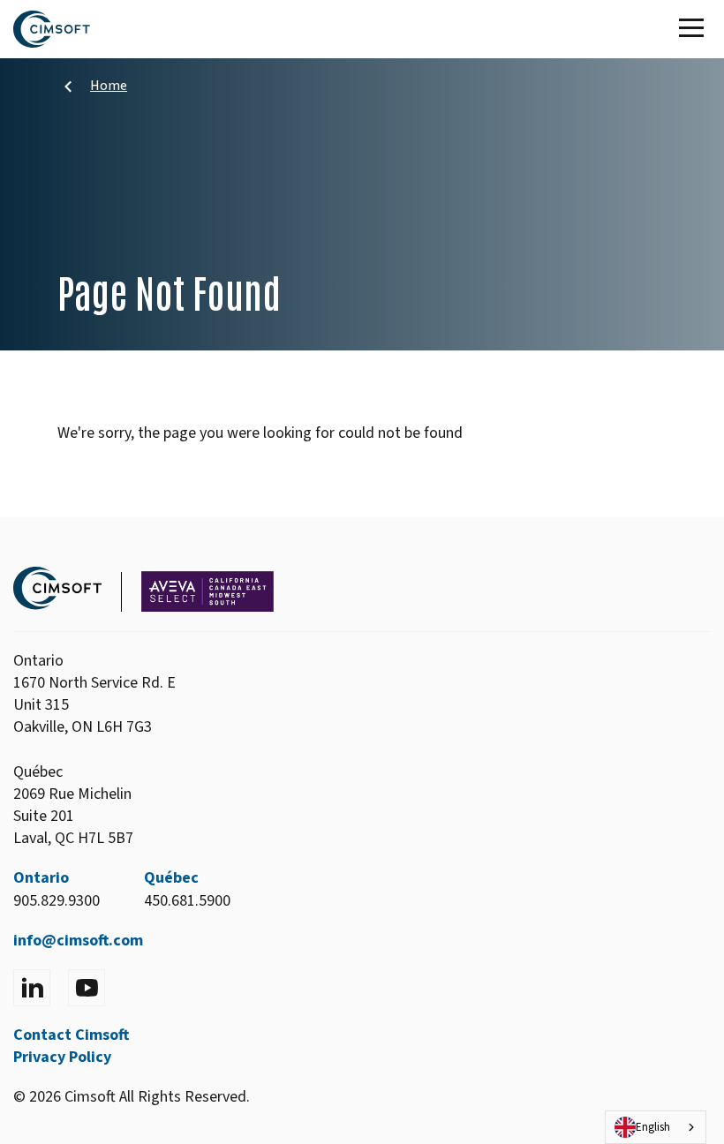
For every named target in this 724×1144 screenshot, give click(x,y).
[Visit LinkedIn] (31, 987)
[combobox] (655, 1127)
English (653, 1127)
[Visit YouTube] (86, 987)
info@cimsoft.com (78, 941)
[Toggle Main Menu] (695, 29)
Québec (171, 878)
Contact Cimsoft (71, 1035)
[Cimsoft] (51, 29)
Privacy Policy (62, 1057)
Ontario (41, 878)
